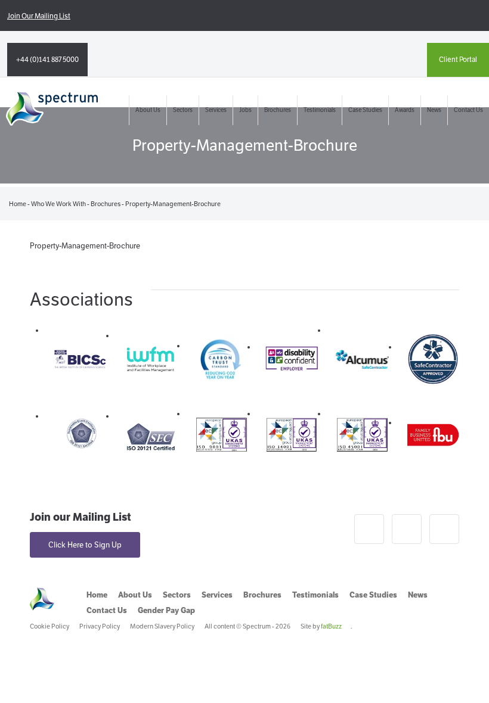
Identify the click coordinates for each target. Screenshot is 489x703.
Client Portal (458, 59)
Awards (404, 110)
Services (216, 110)
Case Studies (365, 110)
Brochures (277, 110)
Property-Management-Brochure (85, 246)
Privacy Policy (99, 626)
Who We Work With (58, 204)
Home (17, 204)
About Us (147, 110)
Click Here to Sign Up (85, 545)
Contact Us (468, 110)
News (434, 110)
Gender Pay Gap (166, 610)
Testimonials (320, 110)
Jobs (245, 110)
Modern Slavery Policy (162, 626)
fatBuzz (331, 626)
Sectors (183, 110)
